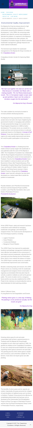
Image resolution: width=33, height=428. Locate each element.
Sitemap (20, 415)
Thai (7, 417)
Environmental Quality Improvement (15, 14)
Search (7, 415)
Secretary (20, 413)
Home (2, 12)
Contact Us (20, 417)
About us (5, 16)
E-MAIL (8, 413)
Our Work (9, 12)
